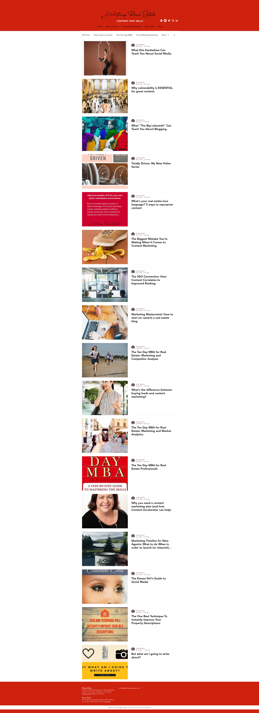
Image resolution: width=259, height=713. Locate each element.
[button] (174, 35)
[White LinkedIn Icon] (176, 20)
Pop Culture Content (103, 35)
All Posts (86, 35)
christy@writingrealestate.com (129, 688)
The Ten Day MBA (124, 35)
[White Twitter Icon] (169, 20)
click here (107, 701)
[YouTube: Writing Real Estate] (165, 20)
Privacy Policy (86, 694)
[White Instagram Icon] (172, 20)
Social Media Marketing (147, 35)
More (164, 35)
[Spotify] (161, 20)
